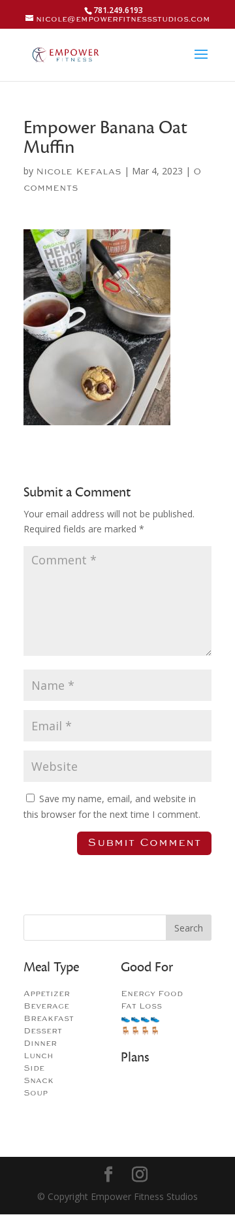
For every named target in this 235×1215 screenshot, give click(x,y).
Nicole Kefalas (78, 171)
